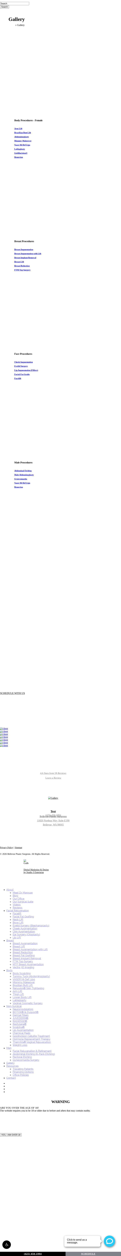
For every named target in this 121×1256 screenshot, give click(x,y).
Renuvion (18, 157)
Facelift (17, 378)
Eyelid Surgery (21, 366)
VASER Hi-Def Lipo (24, 979)
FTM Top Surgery (22, 270)
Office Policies (21, 1074)
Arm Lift (18, 128)
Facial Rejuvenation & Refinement (32, 1051)
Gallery (10, 1062)
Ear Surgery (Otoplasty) (26, 934)
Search (4, 7)
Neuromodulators (23, 1009)
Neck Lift (18, 919)
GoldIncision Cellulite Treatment (31, 1036)
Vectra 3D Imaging (23, 967)
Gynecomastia (20, 479)
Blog (15, 895)
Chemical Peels (21, 1033)
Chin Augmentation (24, 931)
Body (9, 970)
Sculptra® (19, 1027)
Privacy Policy (6, 847)
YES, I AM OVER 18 (10, 1135)
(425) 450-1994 (33, 1254)
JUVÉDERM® (20, 1018)
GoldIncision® (20, 153)
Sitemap (18, 847)
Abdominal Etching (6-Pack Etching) (34, 1054)
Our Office (18, 898)
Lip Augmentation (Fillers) (26, 370)
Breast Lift (19, 262)
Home (12, 25)
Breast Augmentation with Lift (27, 253)
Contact (11, 1077)
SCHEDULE (88, 1254)
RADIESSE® (20, 1021)
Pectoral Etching (22, 1057)
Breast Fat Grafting (24, 955)
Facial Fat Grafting (23, 916)
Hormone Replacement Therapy (31, 1039)
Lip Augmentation (23, 1030)
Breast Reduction (22, 266)
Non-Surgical (14, 1006)
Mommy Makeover (23, 141)
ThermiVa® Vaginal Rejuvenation (32, 1042)
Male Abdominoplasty (24, 475)
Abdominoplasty (21, 137)
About (10, 889)
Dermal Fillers (21, 1015)
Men (8, 1048)
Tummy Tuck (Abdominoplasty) (31, 976)
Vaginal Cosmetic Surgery (28, 1003)
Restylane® (19, 1024)
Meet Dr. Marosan (23, 892)
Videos (17, 904)
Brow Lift (18, 922)
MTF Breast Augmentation (28, 964)
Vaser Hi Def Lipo (22, 145)
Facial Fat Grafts (22, 374)
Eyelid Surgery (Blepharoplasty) (31, 925)
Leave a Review (53, 778)
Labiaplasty (19, 149)
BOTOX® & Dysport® (25, 1012)
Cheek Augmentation (23, 362)
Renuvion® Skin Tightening (28, 988)
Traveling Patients (23, 1068)
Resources (12, 1065)
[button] (6, 1244)
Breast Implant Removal (25, 257)
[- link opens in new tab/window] (4, 728)
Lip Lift (17, 937)
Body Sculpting (22, 973)
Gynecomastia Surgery (26, 1060)
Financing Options (23, 1071)
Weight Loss (20, 1045)
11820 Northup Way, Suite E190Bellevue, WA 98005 (53, 820)
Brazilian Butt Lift (22, 132)
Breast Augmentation (23, 249)
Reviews (17, 907)
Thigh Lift (18, 994)
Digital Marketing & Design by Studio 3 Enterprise (36, 871)
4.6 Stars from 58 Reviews (53, 773)
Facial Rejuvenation (17, 910)
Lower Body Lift (22, 997)
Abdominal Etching (23, 471)
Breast (10, 940)
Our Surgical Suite (23, 901)
